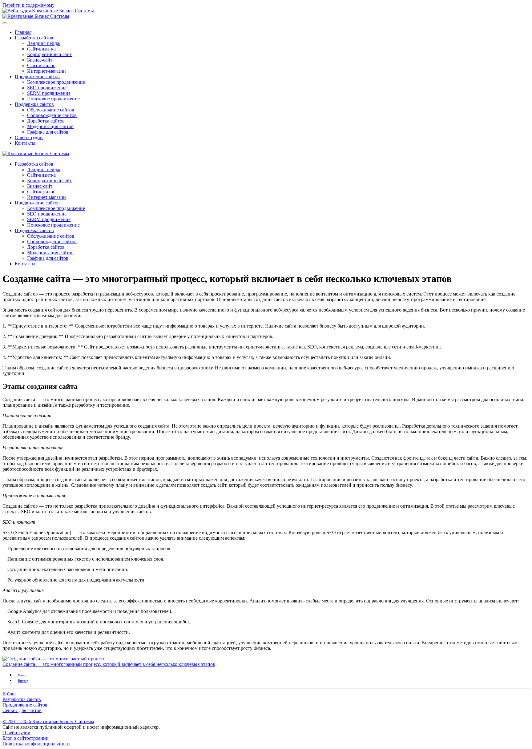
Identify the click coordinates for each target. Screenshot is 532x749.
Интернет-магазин (46, 71)
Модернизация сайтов (50, 126)
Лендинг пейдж (43, 43)
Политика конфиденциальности (36, 743)
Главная (23, 32)
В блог (9, 693)
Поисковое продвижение (53, 98)
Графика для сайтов (47, 132)
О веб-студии (29, 137)
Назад (22, 675)
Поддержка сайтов (34, 104)
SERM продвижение (49, 93)
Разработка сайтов (34, 37)
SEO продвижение (46, 87)
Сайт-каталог (41, 65)
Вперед (23, 681)
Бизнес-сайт (39, 59)
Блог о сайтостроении (25, 738)
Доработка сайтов (46, 120)
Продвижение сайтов (37, 76)
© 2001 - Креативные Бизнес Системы (48, 721)
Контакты (25, 143)
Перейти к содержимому (28, 5)
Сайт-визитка (41, 48)
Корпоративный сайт (49, 54)
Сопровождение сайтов (52, 115)
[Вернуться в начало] (35, 16)
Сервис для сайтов (22, 710)
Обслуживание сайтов (50, 109)
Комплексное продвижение (56, 82)
